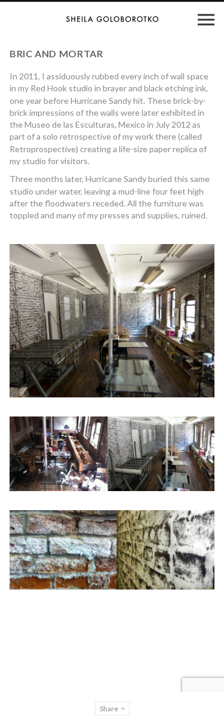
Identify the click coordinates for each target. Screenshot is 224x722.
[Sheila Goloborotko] (112, 19)
